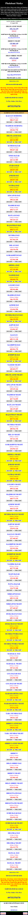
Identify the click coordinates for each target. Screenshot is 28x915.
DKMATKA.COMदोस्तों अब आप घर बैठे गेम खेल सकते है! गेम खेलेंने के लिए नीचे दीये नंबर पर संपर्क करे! (14, 91)
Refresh (14, 31)
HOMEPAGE (14, 910)
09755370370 (14, 106)
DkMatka (3, 913)
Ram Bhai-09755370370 (14, 37)
